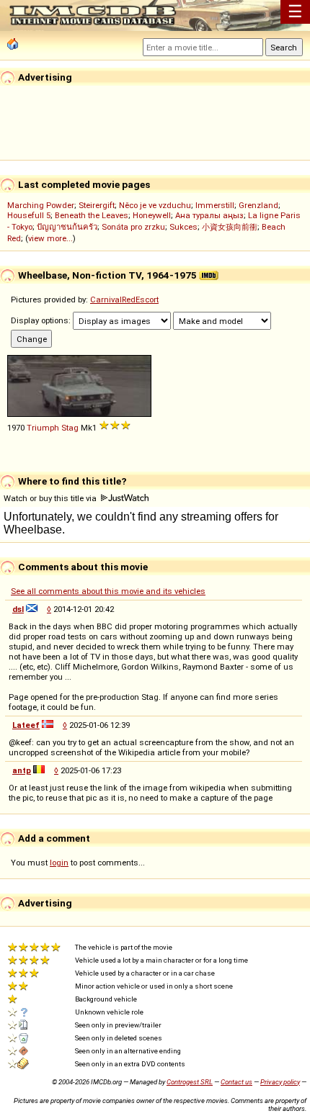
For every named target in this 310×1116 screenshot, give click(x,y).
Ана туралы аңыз (209, 215)
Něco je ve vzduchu (155, 205)
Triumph (43, 428)
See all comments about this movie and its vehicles (108, 591)
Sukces (183, 227)
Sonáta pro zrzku (133, 227)
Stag (70, 428)
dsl (18, 609)
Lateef (26, 725)
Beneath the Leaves (91, 215)
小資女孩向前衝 (229, 227)
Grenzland (258, 205)
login (59, 863)
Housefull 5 (28, 215)
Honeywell (152, 215)
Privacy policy (280, 1082)
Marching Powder (40, 205)
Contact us (236, 1082)
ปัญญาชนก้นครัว (67, 227)
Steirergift (97, 205)
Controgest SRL (190, 1082)
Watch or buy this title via (51, 498)
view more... (50, 238)
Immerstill (214, 205)
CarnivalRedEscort (124, 299)
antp (21, 770)
